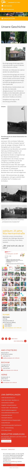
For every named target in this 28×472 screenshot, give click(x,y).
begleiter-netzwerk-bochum (9, 405)
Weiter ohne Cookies (14, 467)
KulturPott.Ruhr (6, 422)
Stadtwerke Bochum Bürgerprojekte (11, 420)
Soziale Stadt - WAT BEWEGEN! (10, 407)
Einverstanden (14, 465)
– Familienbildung (7, 427)
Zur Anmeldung (6, 441)
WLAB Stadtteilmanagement (9, 410)
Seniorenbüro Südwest (8, 402)
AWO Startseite (8, 6)
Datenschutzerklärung (11, 461)
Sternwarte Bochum (7, 417)
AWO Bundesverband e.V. (8, 397)
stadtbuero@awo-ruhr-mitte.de (11, 358)
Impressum (4, 449)
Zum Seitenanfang (19, 341)
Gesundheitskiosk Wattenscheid (10, 412)
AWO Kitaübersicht (9, 9)
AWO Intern (14, 338)
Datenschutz (11, 449)
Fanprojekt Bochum (7, 415)
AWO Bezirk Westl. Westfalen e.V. (10, 400)
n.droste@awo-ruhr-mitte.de (13, 328)
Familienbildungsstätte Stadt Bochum (12, 425)
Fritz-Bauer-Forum (6, 430)
